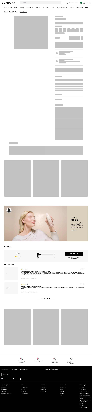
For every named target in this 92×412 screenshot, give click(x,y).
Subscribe (6, 374)
